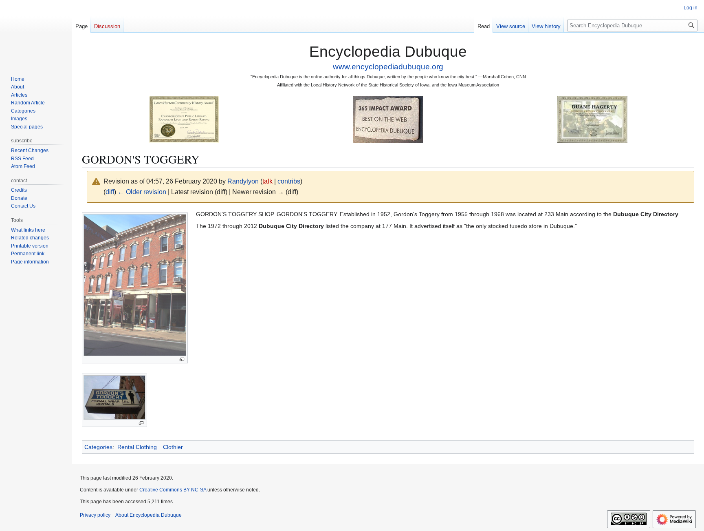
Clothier (173, 447)
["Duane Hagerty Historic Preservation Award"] (592, 119)
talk (267, 181)
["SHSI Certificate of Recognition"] (184, 119)
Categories (98, 447)
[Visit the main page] (35, 32)
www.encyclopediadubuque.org (388, 66)
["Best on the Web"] (388, 119)
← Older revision (142, 191)
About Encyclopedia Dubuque (148, 515)
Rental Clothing (137, 447)
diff (110, 191)
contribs (288, 181)
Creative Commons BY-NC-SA (172, 490)
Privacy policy (95, 515)
